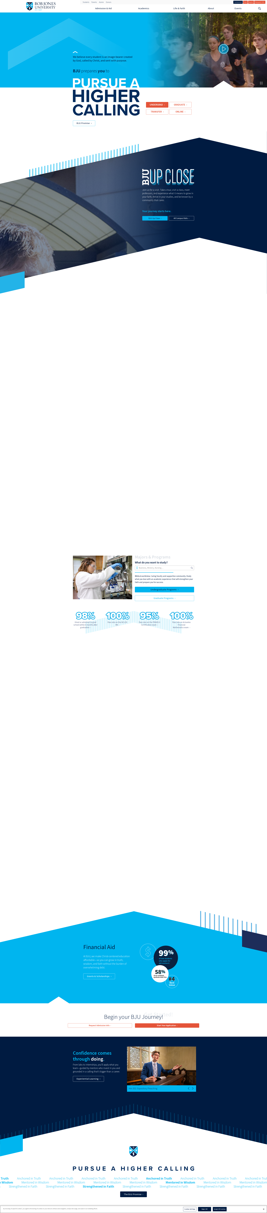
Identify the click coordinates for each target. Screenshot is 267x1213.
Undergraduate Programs (164, 589)
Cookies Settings (189, 1209)
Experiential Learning (87, 1078)
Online (179, 111)
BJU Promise (83, 123)
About (211, 8)
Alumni (101, 2)
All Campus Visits (181, 218)
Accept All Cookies (219, 1209)
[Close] (263, 1209)
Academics (143, 8)
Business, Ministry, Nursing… (151, 568)
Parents (94, 2)
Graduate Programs (164, 598)
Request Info (259, 2)
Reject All (204, 1209)
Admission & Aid (103, 8)
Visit (245, 2)
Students (86, 2)
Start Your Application (166, 1025)
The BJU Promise (132, 1194)
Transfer (156, 111)
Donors (108, 2)
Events (238, 8)
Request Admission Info (99, 1025)
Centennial (238, 2)
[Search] (259, 8)
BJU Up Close (154, 218)
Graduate (179, 104)
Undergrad (156, 104)
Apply (251, 2)
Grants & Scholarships (98, 976)
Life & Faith (179, 8)
